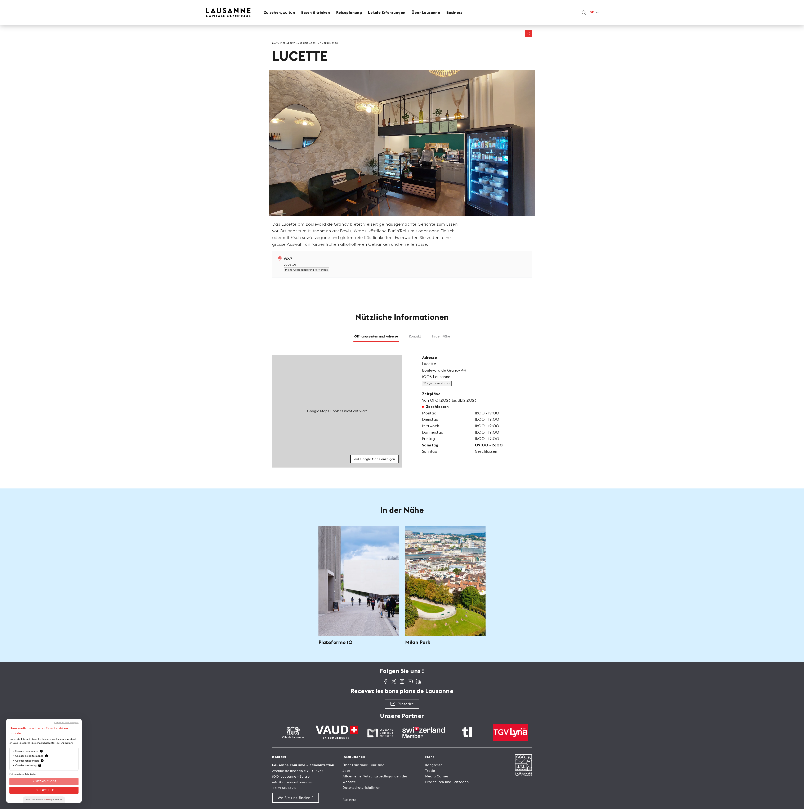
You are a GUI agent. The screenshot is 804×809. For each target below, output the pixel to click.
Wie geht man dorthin (437, 383)
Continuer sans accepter (66, 722)
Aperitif (302, 43)
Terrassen (331, 43)
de (592, 12)
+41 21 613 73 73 (284, 788)
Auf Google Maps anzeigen (374, 459)
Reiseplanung (349, 12)
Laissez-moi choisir (44, 781)
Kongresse (434, 765)
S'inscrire (405, 704)
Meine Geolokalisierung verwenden (306, 269)
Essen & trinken (315, 12)
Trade (430, 770)
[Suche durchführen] (583, 12)
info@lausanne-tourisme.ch (294, 782)
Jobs (346, 770)
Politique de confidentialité (22, 774)
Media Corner (436, 776)
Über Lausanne (426, 12)
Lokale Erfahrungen (386, 12)
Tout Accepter (44, 790)
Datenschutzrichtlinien (361, 787)
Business (454, 12)
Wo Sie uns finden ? (295, 797)
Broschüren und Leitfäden (447, 782)
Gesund (316, 43)
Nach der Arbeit (283, 43)
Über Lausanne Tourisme (363, 765)
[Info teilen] (528, 33)
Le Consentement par (44, 799)
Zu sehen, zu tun (279, 12)
